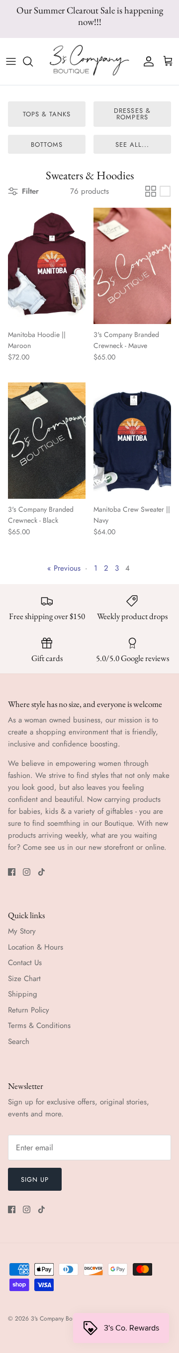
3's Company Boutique (59, 1318)
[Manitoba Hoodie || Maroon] (47, 266)
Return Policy (28, 1010)
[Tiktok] (41, 872)
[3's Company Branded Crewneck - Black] (47, 440)
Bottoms (46, 144)
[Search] (33, 61)
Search (18, 1041)
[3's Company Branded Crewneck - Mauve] (132, 266)
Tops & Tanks (47, 114)
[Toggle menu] (11, 61)
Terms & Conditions (39, 1025)
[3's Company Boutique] (89, 61)
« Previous (64, 568)
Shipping (22, 994)
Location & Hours (35, 947)
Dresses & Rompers (132, 114)
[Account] (146, 61)
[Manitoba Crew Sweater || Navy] (132, 440)
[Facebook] (11, 872)
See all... (132, 144)
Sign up (35, 1179)
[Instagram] (26, 872)
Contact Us (25, 962)
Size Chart (24, 978)
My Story (22, 931)
